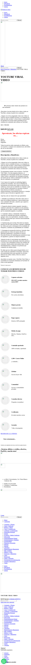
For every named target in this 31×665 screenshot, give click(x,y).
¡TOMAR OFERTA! (6, 151)
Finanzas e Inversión (9, 623)
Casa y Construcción (9, 610)
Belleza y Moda (8, 608)
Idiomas (6, 625)
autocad (6, 657)
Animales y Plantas (9, 605)
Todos (5, 643)
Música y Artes (8, 633)
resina (5, 656)
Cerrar (2, 515)
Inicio (2, 69)
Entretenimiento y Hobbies (11, 620)
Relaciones (7, 637)
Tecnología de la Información (12, 640)
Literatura (6, 628)
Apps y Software (8, 607)
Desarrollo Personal (9, 613)
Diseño (6, 614)
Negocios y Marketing (10, 69)
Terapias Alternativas (10, 642)
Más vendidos (8, 631)
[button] (3, 661)
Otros (5, 636)
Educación (7, 617)
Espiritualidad (8, 622)
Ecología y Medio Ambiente (11, 616)
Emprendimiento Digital (10, 619)
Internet (6, 627)
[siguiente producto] (5, 72)
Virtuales (6, 645)
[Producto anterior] (1, 72)
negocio (6, 653)
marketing (7, 654)
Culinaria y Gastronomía (10, 611)
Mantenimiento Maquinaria (11, 630)
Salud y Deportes (9, 639)
